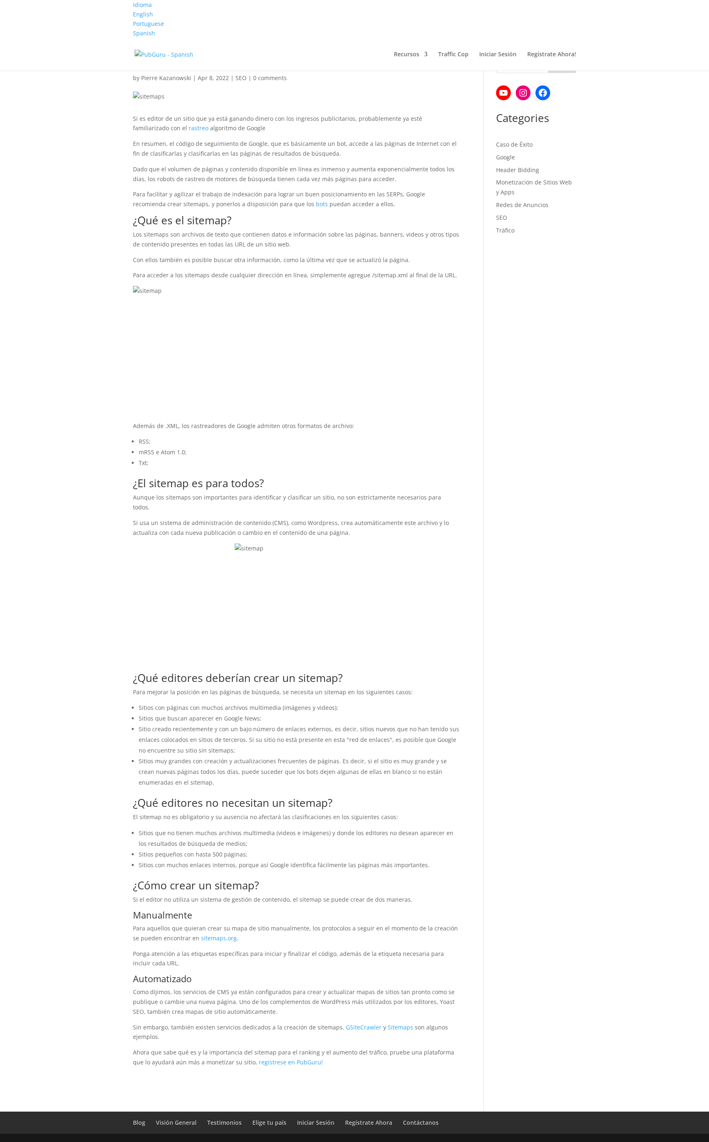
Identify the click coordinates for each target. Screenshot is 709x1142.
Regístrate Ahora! (551, 54)
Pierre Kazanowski (166, 78)
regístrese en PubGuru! (291, 1062)
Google (505, 157)
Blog (139, 1122)
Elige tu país (269, 1122)
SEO (241, 78)
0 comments (270, 78)
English (143, 14)
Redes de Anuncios (522, 205)
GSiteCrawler (364, 1027)
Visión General (176, 1122)
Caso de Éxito (514, 144)
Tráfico (505, 230)
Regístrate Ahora (368, 1122)
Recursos (406, 54)
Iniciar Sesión (498, 54)
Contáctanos (421, 1122)
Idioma (142, 5)
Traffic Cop (453, 54)
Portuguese (148, 24)
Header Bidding (517, 170)
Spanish (144, 33)
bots (322, 204)
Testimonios (224, 1122)
